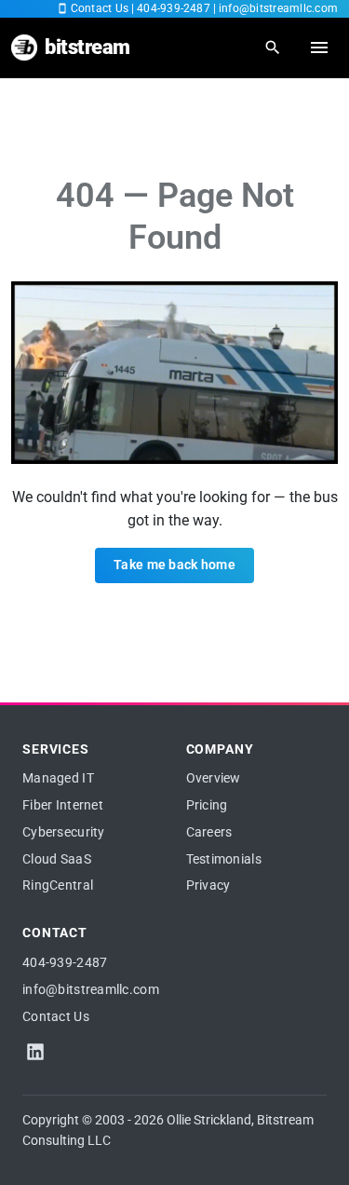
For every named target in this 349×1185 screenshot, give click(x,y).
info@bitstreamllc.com (278, 8)
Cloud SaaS (56, 858)
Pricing (207, 804)
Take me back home (174, 564)
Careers (209, 831)
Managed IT (58, 777)
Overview (213, 777)
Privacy (208, 885)
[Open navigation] (319, 47)
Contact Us (99, 8)
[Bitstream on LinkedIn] (35, 1052)
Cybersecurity (63, 831)
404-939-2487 (173, 8)
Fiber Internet (62, 804)
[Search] (272, 47)
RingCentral (57, 885)
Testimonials (224, 858)
